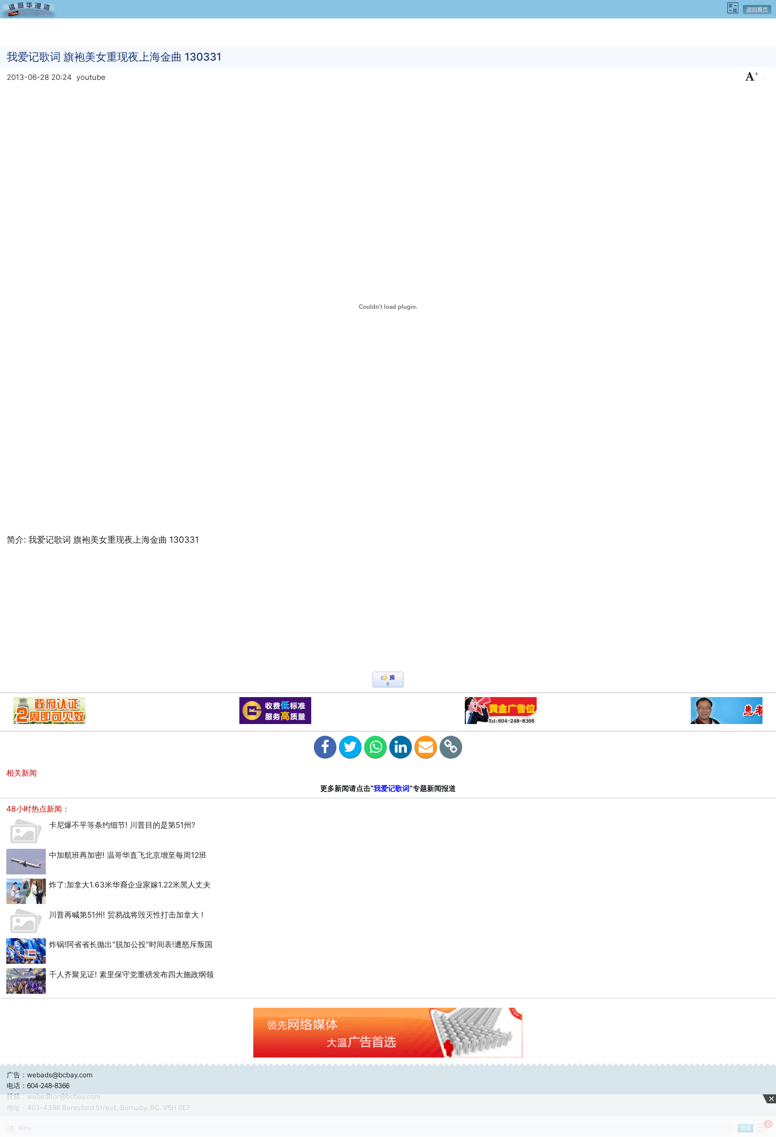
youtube (91, 77)
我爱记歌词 (392, 788)
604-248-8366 (48, 1085)
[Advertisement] (388, 32)
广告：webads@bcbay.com (50, 1075)
